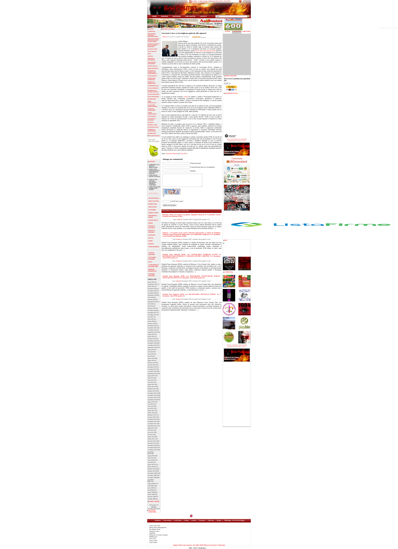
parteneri (177, 16)
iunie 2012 (151, 406)
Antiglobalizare (153, 94)
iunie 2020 (151, 297)
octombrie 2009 (152, 477)
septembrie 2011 (152, 426)
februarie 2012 (152, 415)
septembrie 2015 (152, 332)
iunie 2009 (151, 488)
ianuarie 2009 (152, 499)
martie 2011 (151, 439)
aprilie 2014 (151, 358)
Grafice (150, 56)
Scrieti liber (177, 520)
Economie (152, 210)
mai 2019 (150, 306)
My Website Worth (154, 529)
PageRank (152, 533)
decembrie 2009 (152, 473)
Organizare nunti (154, 531)
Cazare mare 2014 (154, 525)
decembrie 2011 (152, 419)
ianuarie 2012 (152, 417)
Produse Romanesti (152, 270)
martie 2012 (151, 412)
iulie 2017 (151, 317)
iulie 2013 (151, 378)
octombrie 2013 (152, 371)
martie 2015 (151, 336)
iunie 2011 (151, 432)
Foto (150, 262)
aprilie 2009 (151, 492)
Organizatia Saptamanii (152, 63)
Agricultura (153, 212)
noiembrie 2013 (152, 369)
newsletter (194, 1)
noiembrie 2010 (152, 447)
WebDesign (227, 520)
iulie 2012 (151, 404)
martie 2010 (151, 466)
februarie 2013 (152, 389)
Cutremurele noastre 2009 (153, 265)
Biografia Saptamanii (151, 59)
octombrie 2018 (152, 310)
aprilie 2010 (151, 464)
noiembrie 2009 (152, 475)
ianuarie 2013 (152, 391)
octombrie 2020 (152, 293)
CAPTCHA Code (176, 201)
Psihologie (152, 204)
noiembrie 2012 (152, 395)
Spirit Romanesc (153, 68)
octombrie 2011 (152, 423)
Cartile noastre (151, 253)
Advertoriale (153, 198)
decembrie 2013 (152, 367)
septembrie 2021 (152, 284)
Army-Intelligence (152, 102)
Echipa (186, 520)
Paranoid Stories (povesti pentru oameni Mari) (153, 40)
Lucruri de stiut (153, 127)
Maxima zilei (152, 133)
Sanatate (151, 235)
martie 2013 (151, 386)
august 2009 (151, 483)
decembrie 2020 (152, 288)
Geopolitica (153, 220)
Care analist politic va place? (154, 175)
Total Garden (153, 542)
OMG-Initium (152, 116)
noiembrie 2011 (152, 421)
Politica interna (151, 231)
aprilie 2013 (151, 384)
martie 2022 (151, 282)
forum (151, 29)
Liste (149, 53)
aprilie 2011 (151, 436)
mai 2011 (150, 434)
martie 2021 (151, 286)
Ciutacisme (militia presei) (152, 106)
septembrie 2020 (152, 295)
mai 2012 (150, 408)
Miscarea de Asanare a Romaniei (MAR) (153, 35)
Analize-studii (152, 49)
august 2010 (151, 456)
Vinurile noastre (151, 274)
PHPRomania (153, 537)
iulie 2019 (151, 304)
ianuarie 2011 (152, 443)
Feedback (158, 520)
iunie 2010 (151, 460)
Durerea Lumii (152, 124)
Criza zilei (152, 207)
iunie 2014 (151, 354)
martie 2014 (151, 360)
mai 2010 (150, 462)
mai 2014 (150, 356)
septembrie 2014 (152, 347)
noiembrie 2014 (152, 343)
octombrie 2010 (152, 450)
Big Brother (152, 99)
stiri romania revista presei (215, 1)
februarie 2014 (152, 362)
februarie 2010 (152, 469)
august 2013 (151, 375)
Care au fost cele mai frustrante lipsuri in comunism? (153, 182)
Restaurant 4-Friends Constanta (158, 535)
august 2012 (151, 402)
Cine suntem (190, 16)
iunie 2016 (151, 319)
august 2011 (151, 428)
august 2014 (151, 349)
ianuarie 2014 (152, 365)
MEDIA (150, 223)
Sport (150, 241)
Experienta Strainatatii (152, 130)
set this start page (202, 1)
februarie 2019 (152, 308)
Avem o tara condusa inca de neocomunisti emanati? (154, 171)
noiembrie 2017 (152, 315)
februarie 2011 (152, 441)
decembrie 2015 (152, 325)
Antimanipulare (153, 85)
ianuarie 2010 (152, 471)
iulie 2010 (151, 458)
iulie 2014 (151, 352)
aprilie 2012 (151, 410)
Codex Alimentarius (152, 113)
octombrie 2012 (152, 397)
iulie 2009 (151, 485)
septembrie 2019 (152, 301)
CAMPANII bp (151, 31)
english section (154, 135)
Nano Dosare (152, 51)
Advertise (211, 520)
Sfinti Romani (152, 76)
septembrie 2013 (152, 373)
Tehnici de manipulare (152, 82)
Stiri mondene (153, 246)
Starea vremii (153, 540)
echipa (186, 97)
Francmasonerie (153, 96)
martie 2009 (151, 494)
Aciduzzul (164, 36)
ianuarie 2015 (152, 338)
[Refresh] (164, 196)
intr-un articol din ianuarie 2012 (205, 51)
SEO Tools (152, 538)
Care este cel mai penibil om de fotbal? (154, 188)
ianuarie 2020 (152, 299)
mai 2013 (150, 382)
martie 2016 (151, 321)
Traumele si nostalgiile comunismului (152, 72)
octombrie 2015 (152, 330)
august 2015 (151, 334)
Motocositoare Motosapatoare (158, 527)
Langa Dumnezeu (153, 88)
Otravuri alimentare (151, 109)
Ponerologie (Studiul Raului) (153, 91)
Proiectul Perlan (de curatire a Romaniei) (153, 45)
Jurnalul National (171, 153)
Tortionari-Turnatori (152, 79)
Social (150, 238)
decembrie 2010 (152, 445)
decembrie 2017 (152, 312)
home (154, 16)
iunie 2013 (151, 380)
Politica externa (151, 226)
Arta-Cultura (153, 201)
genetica (151, 122)
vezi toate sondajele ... (153, 193)
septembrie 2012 (152, 399)
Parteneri (202, 520)
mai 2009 (150, 490)
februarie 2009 (152, 496)
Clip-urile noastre (152, 258)
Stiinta (151, 244)
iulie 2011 (151, 430)
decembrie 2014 (152, 341)
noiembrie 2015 (152, 328)
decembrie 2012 (152, 393)
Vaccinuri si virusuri (152, 119)
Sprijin (219, 520)
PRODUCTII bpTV (152, 66)
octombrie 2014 (152, 345)
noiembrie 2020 (152, 291)
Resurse (164, 16)
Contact (203, 16)
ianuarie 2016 (152, 323)
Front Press (183, 153)
